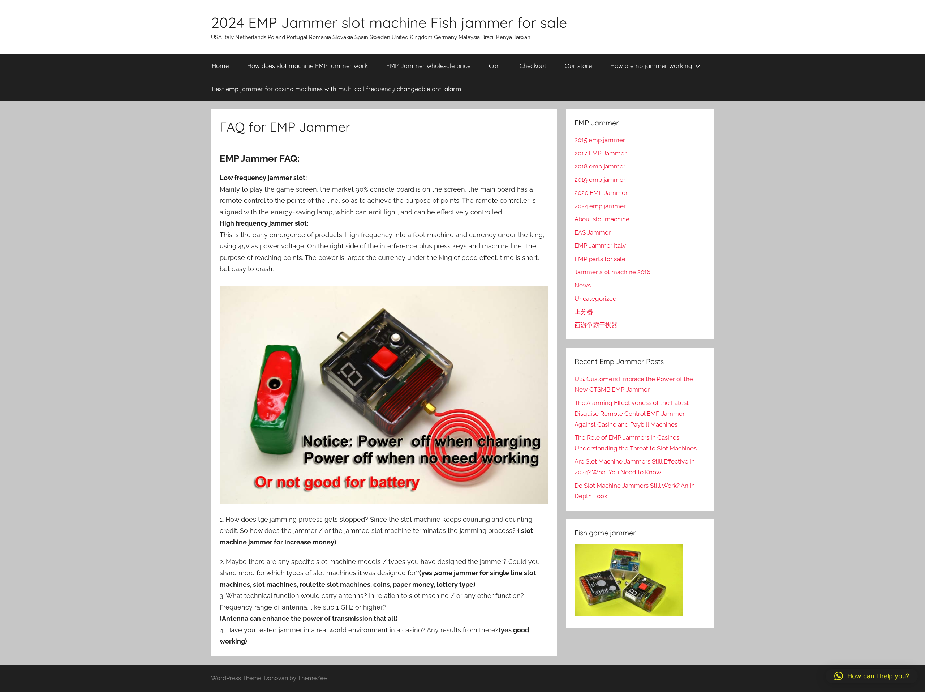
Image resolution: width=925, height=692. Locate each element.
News (583, 285)
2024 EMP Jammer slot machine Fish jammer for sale (389, 22)
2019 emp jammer (600, 179)
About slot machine (602, 219)
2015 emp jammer (600, 140)
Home (220, 65)
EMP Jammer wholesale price (428, 65)
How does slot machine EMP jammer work (307, 65)
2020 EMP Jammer (601, 192)
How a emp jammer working (651, 65)
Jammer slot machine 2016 (612, 271)
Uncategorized (596, 298)
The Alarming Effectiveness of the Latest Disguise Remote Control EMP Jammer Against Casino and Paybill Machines (632, 413)
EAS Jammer (593, 232)
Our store (578, 65)
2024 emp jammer (600, 206)
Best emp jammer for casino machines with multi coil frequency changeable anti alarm (336, 89)
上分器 (584, 311)
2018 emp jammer (600, 166)
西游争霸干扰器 (596, 325)
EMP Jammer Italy (600, 245)
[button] (872, 676)
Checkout (533, 65)
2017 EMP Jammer (601, 153)
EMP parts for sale (600, 258)
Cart (495, 65)
